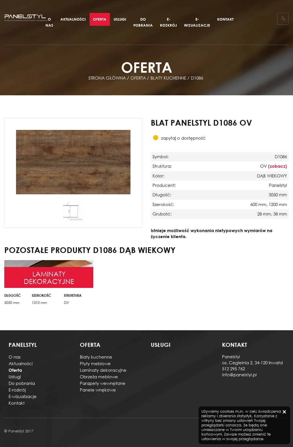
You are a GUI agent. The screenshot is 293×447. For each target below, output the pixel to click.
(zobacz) (277, 166)
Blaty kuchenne (96, 357)
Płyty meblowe (95, 363)
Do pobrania (143, 22)
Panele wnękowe (98, 390)
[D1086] (73, 162)
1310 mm (39, 302)
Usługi (120, 19)
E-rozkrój (168, 22)
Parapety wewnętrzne (102, 383)
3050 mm (11, 302)
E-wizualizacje (197, 22)
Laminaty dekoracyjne (103, 370)
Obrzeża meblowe (99, 376)
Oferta (99, 19)
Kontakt (225, 19)
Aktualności (73, 19)
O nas (49, 22)
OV (66, 302)
